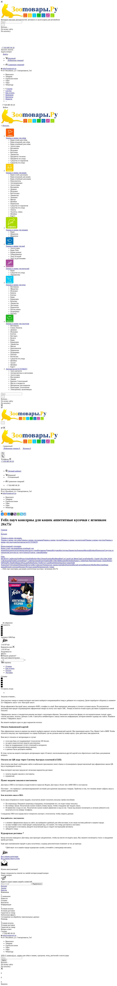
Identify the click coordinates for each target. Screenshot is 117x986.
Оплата (8, 670)
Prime (5, 563)
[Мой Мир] (8, 514)
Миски (86, 550)
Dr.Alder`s (105, 559)
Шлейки (92, 550)
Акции (3, 888)
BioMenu (55, 559)
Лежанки (80, 550)
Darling (88, 559)
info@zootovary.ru (9, 68)
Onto (94, 561)
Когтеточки (63, 550)
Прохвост (22, 567)
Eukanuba (7, 561)
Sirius (60, 563)
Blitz (60, 559)
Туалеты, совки (35, 552)
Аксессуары (32, 550)
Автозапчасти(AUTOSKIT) (27, 542)
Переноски (100, 550)
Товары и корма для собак (11, 540)
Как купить (9, 668)
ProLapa (25, 563)
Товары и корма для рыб (52, 540)
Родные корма (31, 567)
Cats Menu (74, 559)
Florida (13, 561)
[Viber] (15, 514)
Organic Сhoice (101, 561)
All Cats (9, 559)
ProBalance (17, 563)
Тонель (26, 552)
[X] (12, 514)
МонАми (100, 565)
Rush (52, 563)
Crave (83, 559)
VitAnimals (14, 565)
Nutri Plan (88, 561)
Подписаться (37, 884)
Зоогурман (67, 563)
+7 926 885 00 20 (7, 48)
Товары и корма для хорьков (32, 540)
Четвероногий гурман (45, 567)
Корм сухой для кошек (9, 548)
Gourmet (19, 561)
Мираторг (87, 565)
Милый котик (77, 565)
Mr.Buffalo (70, 561)
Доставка (9, 673)
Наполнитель (11, 550)
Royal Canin (45, 563)
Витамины (41, 550)
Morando (62, 561)
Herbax (33, 561)
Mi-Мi (3, 559)
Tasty (8, 565)
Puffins (30, 563)
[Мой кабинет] (2, 451)
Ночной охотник (12, 567)
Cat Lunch (66, 559)
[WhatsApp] (18, 514)
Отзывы (8, 666)
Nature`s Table (79, 561)
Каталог (4, 886)
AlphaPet (28, 559)
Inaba (38, 561)
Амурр (30, 565)
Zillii (26, 565)
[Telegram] (24, 514)
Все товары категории (9, 856)
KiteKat (47, 561)
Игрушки (55, 550)
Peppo (22, 559)
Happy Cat (26, 561)
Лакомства (72, 550)
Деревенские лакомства (51, 565)
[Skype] (21, 514)
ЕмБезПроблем (66, 565)
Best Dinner (41, 559)
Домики (49, 550)
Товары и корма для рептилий (73, 540)
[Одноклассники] (5, 514)
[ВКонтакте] (2, 514)
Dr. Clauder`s (96, 559)
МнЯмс (94, 565)
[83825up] (21, 621)
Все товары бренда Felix (10, 858)
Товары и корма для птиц (95, 540)
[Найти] (3, 24)
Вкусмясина (37, 565)
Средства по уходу (16, 552)
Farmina (49, 559)
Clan (79, 559)
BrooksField (16, 559)
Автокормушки (22, 550)
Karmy (42, 561)
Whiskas (21, 565)
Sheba (56, 563)
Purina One (37, 563)
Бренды (4, 890)
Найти (4, 960)
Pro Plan (10, 563)
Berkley (34, 559)
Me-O (52, 561)
